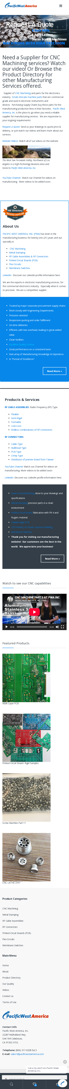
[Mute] (57, 626)
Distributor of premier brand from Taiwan (32, 459)
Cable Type (17, 443)
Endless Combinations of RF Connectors (31, 429)
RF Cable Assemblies (12, 920)
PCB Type (16, 451)
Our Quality (8, 983)
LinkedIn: (7, 275)
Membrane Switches (19, 268)
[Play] (6, 626)
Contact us (7, 996)
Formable (16, 422)
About (5, 971)
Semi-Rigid (16, 418)
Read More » (54, 371)
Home (5, 965)
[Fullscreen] (62, 626)
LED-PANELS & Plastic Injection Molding (31, 527)
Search (11, 1084)
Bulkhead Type (18, 447)
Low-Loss (16, 425)
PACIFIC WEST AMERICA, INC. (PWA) (21, 233)
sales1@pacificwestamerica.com (27, 1054)
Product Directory (11, 977)
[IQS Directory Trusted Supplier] (34, 212)
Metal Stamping (17, 252)
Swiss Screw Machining (23, 493)
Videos (5, 989)
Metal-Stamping (19, 502)
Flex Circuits (15, 264)
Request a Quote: (11, 126)
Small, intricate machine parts (27, 97)
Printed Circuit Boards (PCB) (23, 260)
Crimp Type (17, 455)
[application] (34, 612)
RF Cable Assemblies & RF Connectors (28, 256)
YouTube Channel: (12, 177)
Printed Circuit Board (21, 512)
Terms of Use (9, 1002)
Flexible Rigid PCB (20, 522)
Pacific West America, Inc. (23, 167)
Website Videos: (10, 140)
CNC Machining (23, 93)
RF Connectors (9, 926)
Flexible (15, 414)
